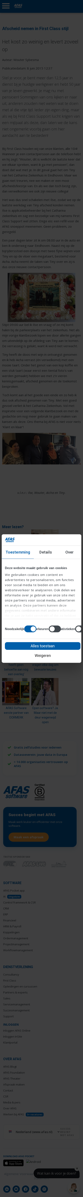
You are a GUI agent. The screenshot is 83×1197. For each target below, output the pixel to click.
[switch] (55, 628)
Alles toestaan (43, 645)
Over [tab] (69, 552)
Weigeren (43, 655)
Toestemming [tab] (18, 552)
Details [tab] (45, 552)
